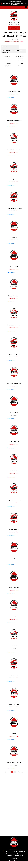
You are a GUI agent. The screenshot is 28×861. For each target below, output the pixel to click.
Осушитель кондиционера (14, 383)
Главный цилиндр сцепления (14, 120)
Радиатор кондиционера (14, 354)
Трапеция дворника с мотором (14, 208)
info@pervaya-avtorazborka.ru (15, 1)
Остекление (7, 61)
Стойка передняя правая (14, 91)
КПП (7, 58)
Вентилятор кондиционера (14, 325)
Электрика (20, 66)
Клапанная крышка (14, 441)
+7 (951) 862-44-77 (14, 22)
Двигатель (7, 56)
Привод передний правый (14, 762)
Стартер (14, 616)
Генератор (14, 646)
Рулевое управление (20, 56)
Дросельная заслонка (14, 529)
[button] (26, 7)
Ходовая (21, 63)
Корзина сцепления (14, 704)
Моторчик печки (14, 237)
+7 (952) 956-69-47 (14, 24)
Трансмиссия (20, 61)
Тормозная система (21, 58)
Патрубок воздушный (14, 470)
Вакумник (14, 179)
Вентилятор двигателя (14, 295)
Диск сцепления (14, 675)
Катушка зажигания (14, 587)
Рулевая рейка (14, 266)
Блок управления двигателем (14, 149)
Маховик (14, 733)
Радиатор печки (14, 412)
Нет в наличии (10, 97)
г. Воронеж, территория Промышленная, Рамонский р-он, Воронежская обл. (15, 4)
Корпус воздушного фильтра (14, 500)
